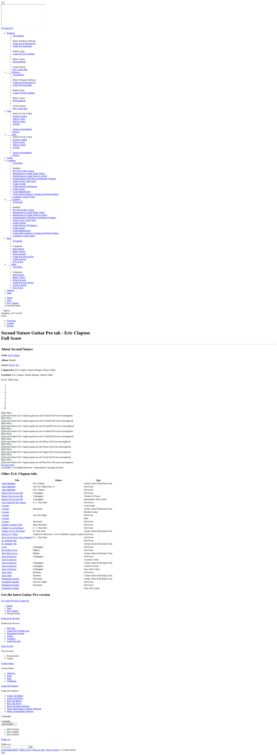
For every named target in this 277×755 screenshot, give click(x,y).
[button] (5, 465)
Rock (11, 365)
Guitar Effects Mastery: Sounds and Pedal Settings (36, 194)
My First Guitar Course (23, 171)
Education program (15, 633)
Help (9, 678)
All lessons (18, 163)
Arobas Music (7, 663)
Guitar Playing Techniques (25, 186)
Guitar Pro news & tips (23, 256)
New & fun (18, 262)
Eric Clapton (14, 355)
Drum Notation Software (18, 706)
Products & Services (10, 618)
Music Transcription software (20, 711)
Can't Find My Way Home (14, 502)
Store (9, 293)
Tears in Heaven (9, 556)
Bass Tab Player (14, 703)
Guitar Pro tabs (14, 641)
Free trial (11, 628)
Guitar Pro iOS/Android (24, 54)
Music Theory (19, 251)
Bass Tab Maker (14, 701)
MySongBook (19, 61)
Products (11, 33)
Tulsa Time (7, 572)
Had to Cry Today (10, 534)
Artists (10, 158)
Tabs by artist (19, 119)
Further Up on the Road (12, 528)
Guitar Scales (19, 189)
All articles (18, 241)
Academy (11, 160)
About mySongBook (22, 129)
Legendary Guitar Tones (24, 197)
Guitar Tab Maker (15, 696)
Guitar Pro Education (22, 46)
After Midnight (8, 483)
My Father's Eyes (9, 550)
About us (11, 673)
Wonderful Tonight (10, 578)
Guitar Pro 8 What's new (18, 631)
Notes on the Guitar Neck (24, 181)
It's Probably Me (9, 540)
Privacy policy (53, 750)
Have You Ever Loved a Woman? (17, 537)
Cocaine (5, 505)
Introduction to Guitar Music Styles (29, 173)
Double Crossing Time (12, 524)
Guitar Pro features (9, 686)
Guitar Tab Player (15, 698)
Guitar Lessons (19, 259)
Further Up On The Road (13, 531)
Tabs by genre (19, 121)
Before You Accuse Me (12, 493)
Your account (7, 646)
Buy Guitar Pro (22, 601)
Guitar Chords (19, 184)
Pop (17, 365)
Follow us (5, 739)
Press (9, 676)
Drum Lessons (19, 254)
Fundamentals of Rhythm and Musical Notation (34, 178)
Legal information (9, 750)
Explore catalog (20, 116)
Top (3, 752)
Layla (4, 547)
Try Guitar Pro (7, 601)
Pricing (16, 132)
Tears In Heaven (9, 559)
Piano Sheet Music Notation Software (24, 709)
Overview (11, 320)
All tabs (16, 124)
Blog (9, 238)
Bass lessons (18, 249)
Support (10, 290)
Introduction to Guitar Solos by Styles (30, 176)
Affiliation (11, 681)
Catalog (10, 323)
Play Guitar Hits (20, 69)
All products (18, 35)
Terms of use (25, 750)
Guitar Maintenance (22, 191)
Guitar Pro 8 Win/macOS (24, 43)
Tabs (9, 111)
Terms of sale (38, 750)
